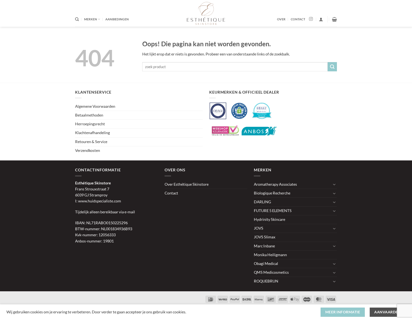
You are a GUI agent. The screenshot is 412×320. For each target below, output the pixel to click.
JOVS (258, 228)
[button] (321, 19)
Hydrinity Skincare (269, 219)
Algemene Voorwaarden (95, 106)
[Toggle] (334, 184)
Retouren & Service (91, 141)
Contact (171, 193)
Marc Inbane (264, 246)
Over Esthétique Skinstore (187, 184)
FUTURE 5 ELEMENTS (273, 210)
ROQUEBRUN (266, 281)
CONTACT (298, 19)
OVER (281, 19)
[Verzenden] (332, 66)
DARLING (262, 202)
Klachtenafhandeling (92, 132)
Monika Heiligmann (270, 255)
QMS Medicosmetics (271, 272)
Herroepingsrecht (90, 124)
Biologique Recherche (272, 193)
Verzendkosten (87, 150)
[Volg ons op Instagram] (311, 19)
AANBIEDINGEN (117, 19)
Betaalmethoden (89, 115)
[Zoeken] (77, 19)
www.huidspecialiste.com (99, 201)
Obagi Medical (266, 263)
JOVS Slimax (264, 237)
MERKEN (90, 19)
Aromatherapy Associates (275, 184)
